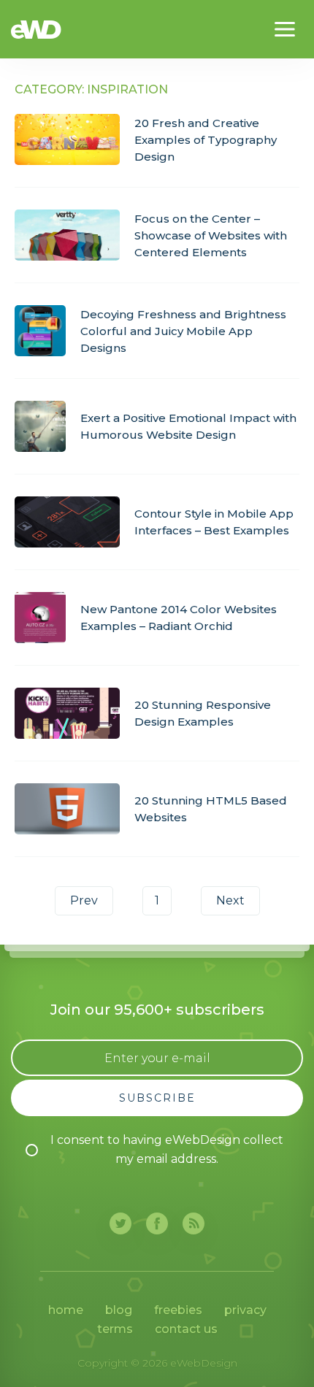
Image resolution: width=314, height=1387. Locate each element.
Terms (115, 1329)
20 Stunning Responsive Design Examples (202, 713)
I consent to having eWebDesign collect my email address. (166, 1149)
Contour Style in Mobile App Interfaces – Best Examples (214, 522)
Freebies (178, 1310)
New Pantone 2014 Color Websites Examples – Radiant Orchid (178, 617)
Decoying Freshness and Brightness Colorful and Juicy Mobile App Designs (183, 331)
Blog (118, 1310)
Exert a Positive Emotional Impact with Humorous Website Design (188, 426)
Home (65, 1310)
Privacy (245, 1310)
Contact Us (186, 1329)
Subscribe (157, 1097)
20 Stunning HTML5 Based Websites (210, 809)
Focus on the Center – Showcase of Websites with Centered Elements (210, 235)
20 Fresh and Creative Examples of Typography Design (205, 140)
